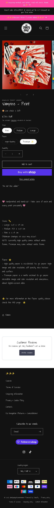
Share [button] (8, 314)
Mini (7, 130)
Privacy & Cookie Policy (15, 400)
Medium (20, 130)
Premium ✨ (28, 141)
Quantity (5, 148)
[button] (6, 28)
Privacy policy (45, 497)
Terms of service (15, 502)
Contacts (9, 406)
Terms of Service (13, 387)
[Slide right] (33, 95)
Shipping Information (14, 393)
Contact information (41, 502)
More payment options (27, 179)
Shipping (13, 120)
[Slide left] (21, 95)
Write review (26, 352)
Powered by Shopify (32, 497)
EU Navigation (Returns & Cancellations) (22, 413)
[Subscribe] (40, 431)
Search (9, 380)
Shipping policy (28, 502)
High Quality (11, 142)
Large (33, 130)
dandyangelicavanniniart (17, 497)
